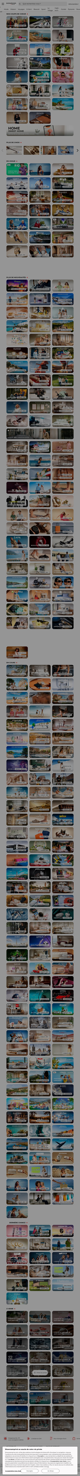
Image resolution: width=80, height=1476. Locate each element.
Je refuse (51, 1471)
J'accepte (29, 1471)
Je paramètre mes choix (13, 1471)
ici (48, 1466)
